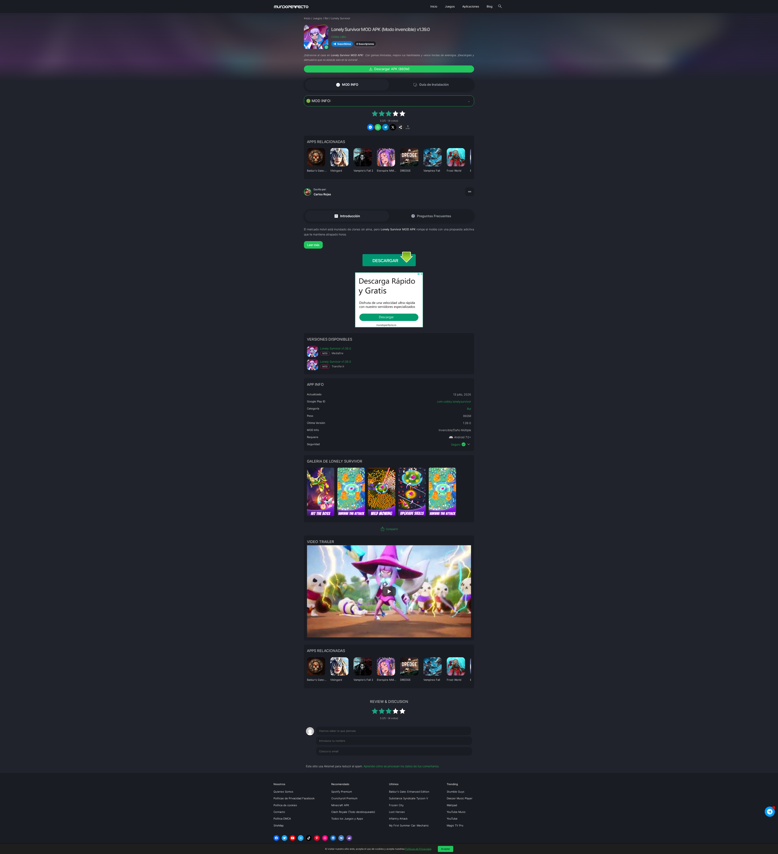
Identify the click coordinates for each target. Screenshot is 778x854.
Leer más (313, 245)
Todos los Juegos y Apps (347, 818)
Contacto (279, 811)
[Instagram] (325, 838)
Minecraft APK (340, 805)
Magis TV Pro (455, 825)
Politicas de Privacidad (418, 848)
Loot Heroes (397, 811)
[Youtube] (292, 838)
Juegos (450, 6)
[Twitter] (284, 838)
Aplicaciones (470, 6)
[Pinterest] (317, 838)
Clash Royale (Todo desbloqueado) (353, 811)
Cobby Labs (338, 36)
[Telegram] (301, 838)
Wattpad (452, 805)
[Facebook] (276, 838)
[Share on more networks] (400, 127)
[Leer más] (389, 245)
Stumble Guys (455, 791)
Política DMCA (282, 818)
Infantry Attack (398, 818)
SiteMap (279, 825)
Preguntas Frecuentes (431, 216)
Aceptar (445, 848)
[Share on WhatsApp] (378, 127)
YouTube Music (456, 811)
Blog (490, 6)
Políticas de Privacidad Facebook (294, 798)
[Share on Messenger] (370, 127)
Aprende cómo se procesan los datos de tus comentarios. (401, 766)
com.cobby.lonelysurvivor (454, 401)
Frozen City (396, 805)
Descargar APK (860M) (389, 69)
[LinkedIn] (333, 838)
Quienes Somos (283, 791)
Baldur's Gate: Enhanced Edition (409, 791)
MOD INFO (347, 84)
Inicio (433, 6)
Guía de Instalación (431, 84)
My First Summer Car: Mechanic (409, 825)
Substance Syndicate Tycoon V (408, 798)
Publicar (462, 759)
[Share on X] (393, 127)
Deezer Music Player (459, 798)
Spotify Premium (341, 791)
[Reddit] (349, 838)
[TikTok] (309, 838)
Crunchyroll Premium (344, 798)
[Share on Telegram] (385, 127)
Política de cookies (285, 805)
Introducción (347, 216)
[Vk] (341, 838)
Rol (469, 408)
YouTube (452, 818)
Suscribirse (344, 43)
